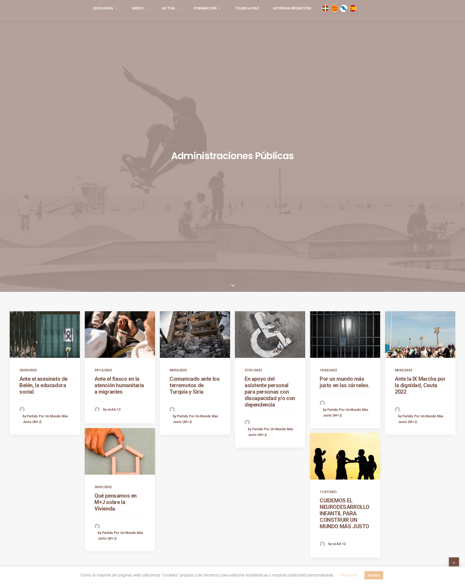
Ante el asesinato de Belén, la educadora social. (43, 385)
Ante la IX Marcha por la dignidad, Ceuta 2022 (420, 385)
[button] (45, 334)
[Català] (334, 8)
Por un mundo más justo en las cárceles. (344, 382)
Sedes (137, 8)
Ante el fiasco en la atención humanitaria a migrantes (119, 385)
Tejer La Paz (247, 8)
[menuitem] (105, 8)
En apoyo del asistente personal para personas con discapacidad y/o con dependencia (270, 392)
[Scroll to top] (454, 562)
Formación (205, 8)
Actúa (168, 8)
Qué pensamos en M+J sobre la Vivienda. (115, 502)
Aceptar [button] (374, 575)
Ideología (103, 8)
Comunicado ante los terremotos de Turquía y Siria (195, 385)
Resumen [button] (349, 575)
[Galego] (343, 8)
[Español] (353, 8)
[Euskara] (325, 8)
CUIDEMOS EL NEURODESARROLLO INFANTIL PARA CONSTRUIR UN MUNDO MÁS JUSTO (344, 513)
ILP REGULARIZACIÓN (292, 8)
